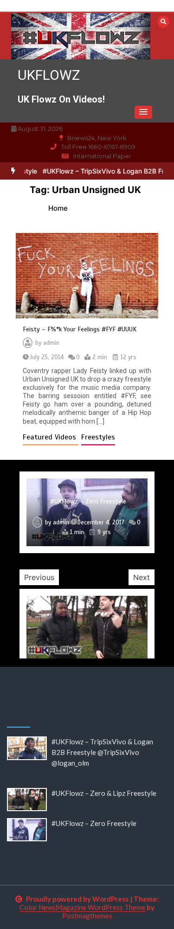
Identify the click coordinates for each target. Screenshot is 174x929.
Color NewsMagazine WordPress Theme (82, 907)
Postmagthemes (87, 915)
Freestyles (98, 437)
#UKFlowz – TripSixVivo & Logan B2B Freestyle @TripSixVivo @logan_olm (102, 752)
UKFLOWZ (49, 75)
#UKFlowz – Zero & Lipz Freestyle (104, 793)
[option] (87, 512)
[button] (143, 112)
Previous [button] (39, 577)
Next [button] (141, 577)
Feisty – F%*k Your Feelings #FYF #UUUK (79, 329)
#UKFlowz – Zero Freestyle (88, 501)
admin (51, 343)
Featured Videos (50, 437)
